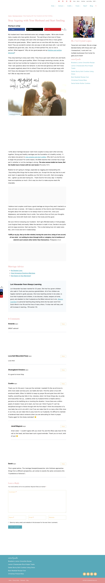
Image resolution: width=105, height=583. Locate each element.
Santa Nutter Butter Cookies (80, 83)
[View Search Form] (96, 6)
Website (51, 517)
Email (31, 517)
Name (11, 517)
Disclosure (22, 580)
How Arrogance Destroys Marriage (23, 273)
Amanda (11, 324)
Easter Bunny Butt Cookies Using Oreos (21, 567)
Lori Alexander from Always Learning (25, 284)
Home (74, 1)
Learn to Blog (89, 1)
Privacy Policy (16, 580)
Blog (91, 6)
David (10, 464)
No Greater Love (17, 270)
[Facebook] (63, 1)
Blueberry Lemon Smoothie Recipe (83, 62)
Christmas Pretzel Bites (79, 80)
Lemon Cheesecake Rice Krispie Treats (21, 564)
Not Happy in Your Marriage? (21, 276)
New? (85, 6)
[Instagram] (70, 1)
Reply (63, 324)
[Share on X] (1, 293)
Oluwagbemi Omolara (16, 370)
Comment (13, 492)
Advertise (83, 1)
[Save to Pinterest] (1, 296)
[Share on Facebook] (1, 290)
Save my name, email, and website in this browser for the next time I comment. (34, 522)
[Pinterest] (66, 1)
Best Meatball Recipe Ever (80, 77)
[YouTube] (59, 1)
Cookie (11, 383)
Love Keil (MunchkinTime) (18, 356)
